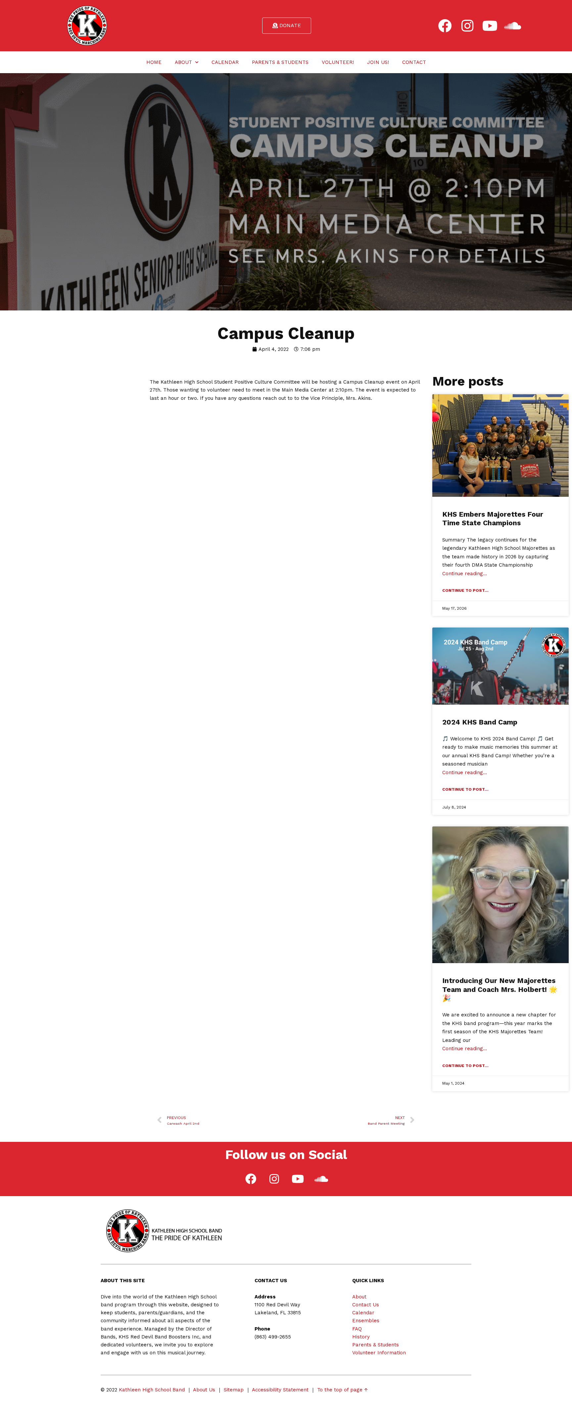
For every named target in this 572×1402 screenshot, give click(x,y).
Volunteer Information (379, 1353)
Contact (414, 62)
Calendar (225, 62)
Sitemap (234, 1390)
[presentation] (445, 26)
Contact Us (365, 1305)
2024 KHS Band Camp (479, 722)
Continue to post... (465, 590)
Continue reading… (464, 574)
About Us (204, 1390)
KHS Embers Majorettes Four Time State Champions (492, 518)
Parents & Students (280, 62)
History (361, 1337)
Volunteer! (338, 62)
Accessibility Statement (280, 1390)
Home (154, 62)
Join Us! (378, 62)
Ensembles (365, 1321)
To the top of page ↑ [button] (342, 1390)
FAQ (357, 1329)
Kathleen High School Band (152, 1390)
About (183, 62)
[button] (286, 26)
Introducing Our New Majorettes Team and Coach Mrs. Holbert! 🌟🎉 (499, 989)
